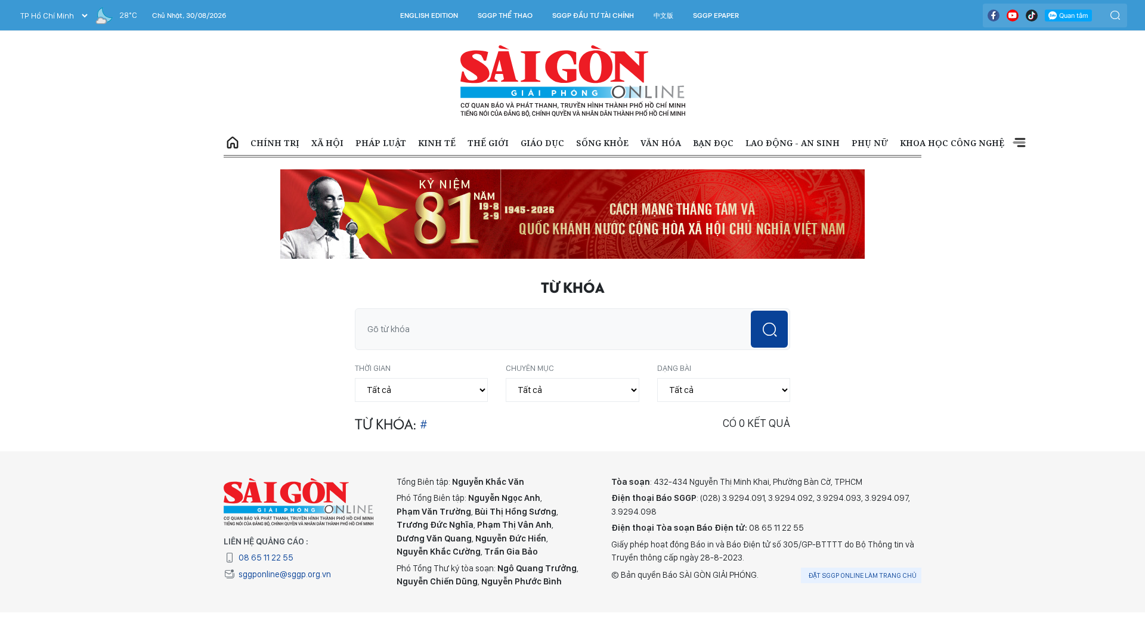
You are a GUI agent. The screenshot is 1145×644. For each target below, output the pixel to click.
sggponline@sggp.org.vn (285, 574)
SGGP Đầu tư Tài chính (593, 15)
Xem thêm (1019, 143)
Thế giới (488, 142)
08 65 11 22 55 (266, 557)
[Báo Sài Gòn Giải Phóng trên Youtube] (1013, 15)
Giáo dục (542, 142)
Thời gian (373, 368)
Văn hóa (660, 142)
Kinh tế (437, 142)
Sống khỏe (602, 142)
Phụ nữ (870, 142)
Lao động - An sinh (792, 142)
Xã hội (327, 142)
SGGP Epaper (716, 15)
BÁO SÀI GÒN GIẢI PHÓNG (572, 81)
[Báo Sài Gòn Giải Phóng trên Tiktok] (1032, 15)
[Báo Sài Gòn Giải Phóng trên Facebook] (993, 15)
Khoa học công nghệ (952, 142)
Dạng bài (674, 368)
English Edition (429, 15)
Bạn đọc (713, 142)
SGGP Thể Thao (505, 15)
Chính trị (274, 142)
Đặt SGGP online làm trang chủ (863, 575)
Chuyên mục (530, 368)
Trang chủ (233, 143)
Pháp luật (380, 142)
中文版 (663, 15)
